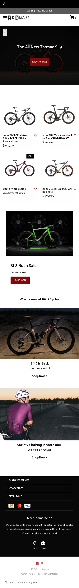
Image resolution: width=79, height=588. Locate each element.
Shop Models (39, 62)
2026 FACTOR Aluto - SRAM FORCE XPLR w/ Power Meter (15, 139)
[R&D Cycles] (18, 18)
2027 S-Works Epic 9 (14, 189)
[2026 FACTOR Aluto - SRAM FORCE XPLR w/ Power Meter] (20, 115)
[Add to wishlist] (35, 135)
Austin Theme (28, 574)
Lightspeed (53, 574)
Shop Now (20, 280)
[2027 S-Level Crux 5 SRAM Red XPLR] (59, 168)
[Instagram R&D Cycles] (42, 563)
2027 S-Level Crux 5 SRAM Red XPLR (57, 191)
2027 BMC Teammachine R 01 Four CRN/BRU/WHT (57, 137)
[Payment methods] (12, 505)
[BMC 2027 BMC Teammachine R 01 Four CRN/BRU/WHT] (59, 115)
